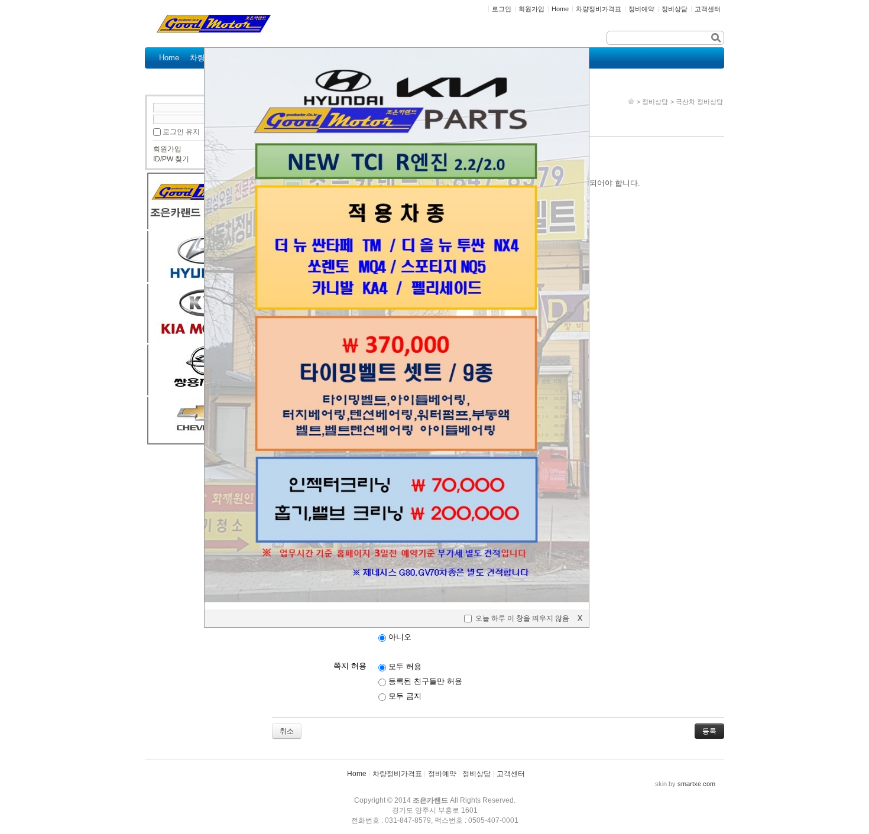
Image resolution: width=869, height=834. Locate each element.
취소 (287, 731)
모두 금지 (403, 696)
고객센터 (511, 774)
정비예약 (442, 774)
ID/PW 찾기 (171, 159)
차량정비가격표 (397, 774)
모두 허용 (403, 666)
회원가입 (167, 149)
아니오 (398, 636)
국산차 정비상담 (699, 101)
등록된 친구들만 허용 (424, 681)
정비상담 (655, 101)
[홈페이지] (631, 101)
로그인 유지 (181, 132)
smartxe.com (696, 783)
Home (357, 774)
